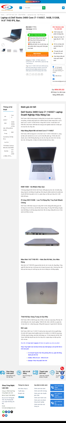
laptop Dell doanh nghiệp (32, 69)
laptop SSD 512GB (42, 70)
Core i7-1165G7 (32, 65)
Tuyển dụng (21, 391)
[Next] (20, 35)
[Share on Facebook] (30, 74)
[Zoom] (3, 44)
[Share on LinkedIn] (41, 74)
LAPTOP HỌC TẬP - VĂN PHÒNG (15, 15)
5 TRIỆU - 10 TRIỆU (35, 60)
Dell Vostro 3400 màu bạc (42, 65)
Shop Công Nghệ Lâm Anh (28, 346)
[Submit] (43, 7)
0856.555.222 (59, 90)
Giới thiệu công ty (22, 388)
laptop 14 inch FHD (42, 67)
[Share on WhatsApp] (27, 74)
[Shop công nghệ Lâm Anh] (7, 8)
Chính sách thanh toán (40, 397)
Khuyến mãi (21, 393)
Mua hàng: (33, 1)
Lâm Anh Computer (33, 343)
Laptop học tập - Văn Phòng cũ (36, 15)
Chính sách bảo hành (39, 388)
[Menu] (20, 7)
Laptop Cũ (42, 60)
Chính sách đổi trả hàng (40, 391)
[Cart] (63, 7)
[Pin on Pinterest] (39, 74)
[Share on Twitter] (33, 74)
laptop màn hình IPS (33, 70)
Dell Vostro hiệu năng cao (32, 67)
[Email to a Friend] (36, 74)
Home (2, 15)
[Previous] (3, 35)
